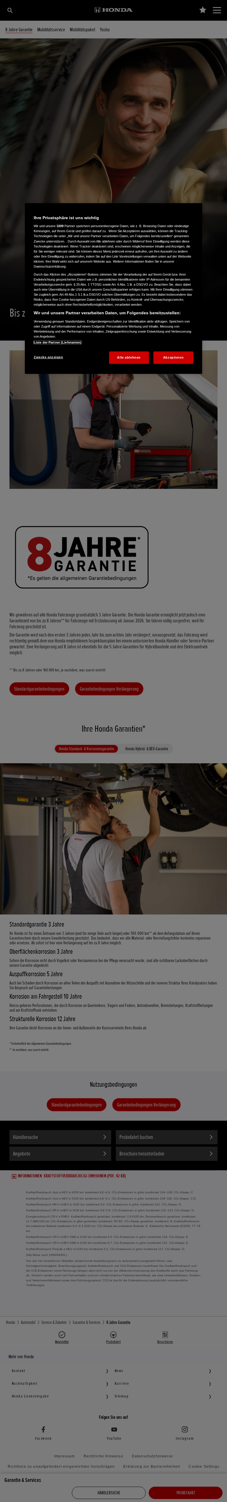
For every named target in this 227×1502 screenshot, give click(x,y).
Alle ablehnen (128, 357)
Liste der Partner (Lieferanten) (58, 342)
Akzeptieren (173, 357)
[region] (113, 288)
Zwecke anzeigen (48, 357)
